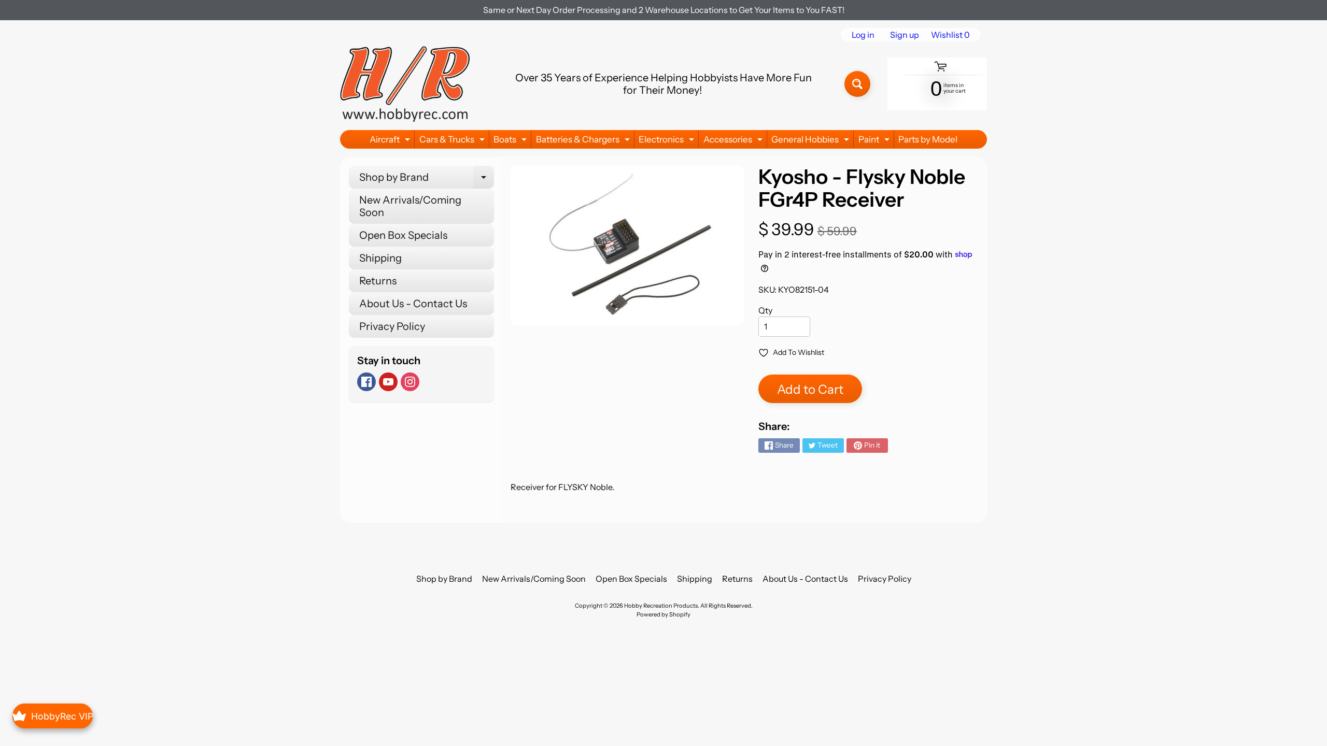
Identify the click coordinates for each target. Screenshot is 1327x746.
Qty (765, 310)
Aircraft (391, 141)
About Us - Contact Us (413, 303)
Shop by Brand (426, 180)
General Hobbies (811, 141)
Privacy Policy (392, 326)
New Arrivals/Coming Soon (410, 206)
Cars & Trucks (453, 141)
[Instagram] (410, 381)
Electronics (668, 141)
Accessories (734, 141)
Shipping (380, 258)
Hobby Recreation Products (661, 605)
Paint (875, 141)
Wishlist (950, 35)
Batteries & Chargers (584, 141)
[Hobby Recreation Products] (405, 84)
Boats (511, 141)
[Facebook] (366, 381)
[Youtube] (388, 381)
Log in (863, 35)
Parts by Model (927, 139)
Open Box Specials (403, 235)
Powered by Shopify (663, 614)
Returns (378, 281)
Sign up (904, 35)
